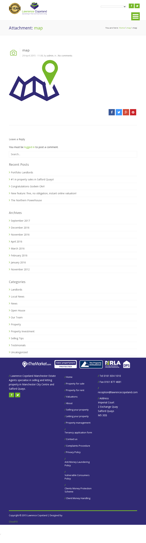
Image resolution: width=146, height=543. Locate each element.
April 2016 (16, 241)
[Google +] (126, 112)
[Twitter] (119, 112)
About (69, 403)
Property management (78, 422)
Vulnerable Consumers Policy (77, 477)
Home (122, 27)
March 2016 (18, 248)
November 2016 (20, 234)
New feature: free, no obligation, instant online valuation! (43, 193)
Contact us (71, 439)
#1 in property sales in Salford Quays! (32, 179)
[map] (34, 80)
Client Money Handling (78, 498)
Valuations (72, 396)
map (129, 27)
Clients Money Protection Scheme (78, 490)
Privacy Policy (73, 452)
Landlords (16, 289)
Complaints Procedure (78, 445)
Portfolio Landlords (22, 172)
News (14, 303)
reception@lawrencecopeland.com (118, 392)
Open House (18, 310)
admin (50, 55)
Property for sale (75, 383)
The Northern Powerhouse (26, 200)
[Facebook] (112, 112)
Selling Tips (17, 338)
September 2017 (20, 220)
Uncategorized (19, 352)
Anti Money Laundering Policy (77, 463)
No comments (65, 55)
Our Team (17, 317)
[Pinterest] (133, 112)
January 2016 (18, 262)
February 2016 (19, 255)
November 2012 (20, 269)
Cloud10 (13, 521)
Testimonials (18, 345)
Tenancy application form (78, 432)
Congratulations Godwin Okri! (28, 186)
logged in (29, 147)
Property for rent (75, 390)
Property (16, 324)
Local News (17, 296)
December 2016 (20, 227)
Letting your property (77, 416)
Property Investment (23, 331)
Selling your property (77, 409)
